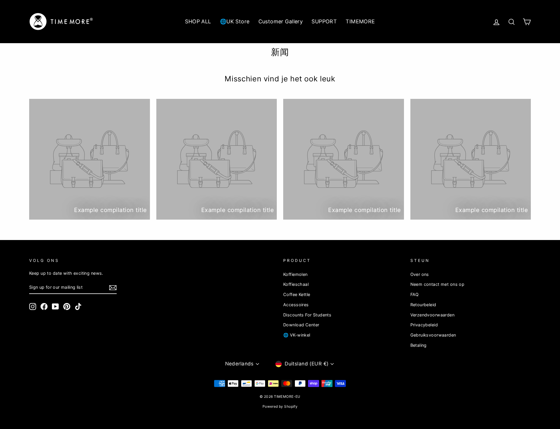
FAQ (414, 294)
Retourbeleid (423, 304)
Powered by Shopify (280, 406)
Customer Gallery (280, 21)
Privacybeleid (424, 324)
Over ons (419, 274)
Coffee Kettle (296, 294)
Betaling (418, 345)
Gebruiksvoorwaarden (433, 334)
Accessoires (296, 304)
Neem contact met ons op (437, 284)
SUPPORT (324, 21)
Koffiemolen (295, 274)
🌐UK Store (235, 21)
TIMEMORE (360, 21)
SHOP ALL (198, 21)
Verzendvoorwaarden (432, 314)
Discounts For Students (307, 314)
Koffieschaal (296, 284)
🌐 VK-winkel (296, 334)
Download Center (301, 324)
